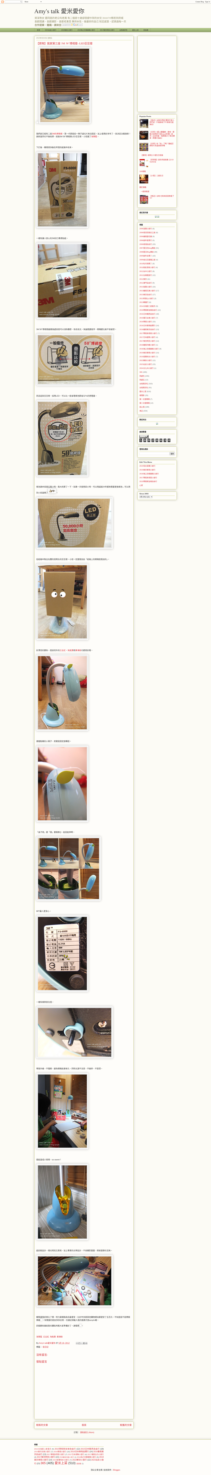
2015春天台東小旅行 (147, 318)
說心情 (142, 407)
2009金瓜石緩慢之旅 (147, 260)
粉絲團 (145, 30)
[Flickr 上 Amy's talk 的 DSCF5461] (74, 548)
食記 (141, 411)
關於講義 (142, 187)
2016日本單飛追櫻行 (147, 325)
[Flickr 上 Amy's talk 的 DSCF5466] (74, 385)
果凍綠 (78, 650)
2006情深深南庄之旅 (147, 233)
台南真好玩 (143, 388)
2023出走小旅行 (50, 30)
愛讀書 (78, 1464)
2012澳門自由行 (145, 283)
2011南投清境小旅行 (147, 267)
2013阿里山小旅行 (146, 298)
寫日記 (45, 1347)
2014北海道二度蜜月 (147, 306)
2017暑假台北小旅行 (95, 1454)
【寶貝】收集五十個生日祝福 (152, 155)
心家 (141, 485)
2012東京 (143, 279)
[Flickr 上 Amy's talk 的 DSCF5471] (62, 821)
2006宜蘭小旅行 (145, 229)
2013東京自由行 (145, 295)
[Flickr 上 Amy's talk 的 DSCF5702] (62, 1240)
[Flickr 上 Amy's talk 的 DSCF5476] (74, 1058)
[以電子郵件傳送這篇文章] (77, 1343)
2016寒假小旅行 (145, 322)
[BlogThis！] (79, 1343)
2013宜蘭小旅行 (145, 287)
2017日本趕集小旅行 (147, 337)
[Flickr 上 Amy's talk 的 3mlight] (68, 900)
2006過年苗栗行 (145, 240)
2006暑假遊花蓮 (145, 236)
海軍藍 (94, 137)
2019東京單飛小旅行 (147, 353)
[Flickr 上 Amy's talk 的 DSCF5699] (62, 1149)
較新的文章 (42, 1425)
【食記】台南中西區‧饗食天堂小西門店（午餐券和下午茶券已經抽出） (162, 122)
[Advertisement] (157, 73)
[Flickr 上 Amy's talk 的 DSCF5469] (62, 639)
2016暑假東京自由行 (147, 329)
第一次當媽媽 (144, 399)
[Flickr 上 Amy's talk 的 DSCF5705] (74, 1306)
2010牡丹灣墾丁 (145, 264)
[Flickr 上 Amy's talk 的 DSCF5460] (62, 227)
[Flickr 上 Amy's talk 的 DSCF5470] (62, 730)
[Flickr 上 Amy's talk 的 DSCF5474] (62, 991)
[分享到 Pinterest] (86, 1343)
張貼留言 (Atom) (87, 1432)
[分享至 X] (81, 1343)
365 (140, 372)
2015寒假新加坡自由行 (148, 310)
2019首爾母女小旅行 (147, 357)
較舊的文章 (126, 1425)
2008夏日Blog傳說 (146, 252)
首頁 (38, 30)
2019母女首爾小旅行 (147, 466)
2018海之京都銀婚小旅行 (86, 30)
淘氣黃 (70, 650)
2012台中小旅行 (145, 271)
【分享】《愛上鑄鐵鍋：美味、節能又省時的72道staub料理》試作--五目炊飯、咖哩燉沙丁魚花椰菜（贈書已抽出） (162, 135)
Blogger (116, 1470)
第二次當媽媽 (144, 403)
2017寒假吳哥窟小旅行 (148, 333)
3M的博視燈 (57, 134)
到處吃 (142, 376)
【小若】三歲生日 (156, 176)
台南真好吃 (123, 30)
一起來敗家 (145, 191)
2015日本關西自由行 (147, 314)
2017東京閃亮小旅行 (107, 30)
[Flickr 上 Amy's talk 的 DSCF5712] (65, 123)
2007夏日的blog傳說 (147, 248)
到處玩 (142, 380)
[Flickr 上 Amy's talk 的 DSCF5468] (62, 318)
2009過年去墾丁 (145, 256)
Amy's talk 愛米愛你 (59, 11)
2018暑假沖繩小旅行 (147, 345)
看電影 (142, 395)
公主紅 (63, 650)
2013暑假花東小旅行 (147, 291)
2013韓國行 (143, 302)
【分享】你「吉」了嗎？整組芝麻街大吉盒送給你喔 (162, 145)
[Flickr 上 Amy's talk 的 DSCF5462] (62, 476)
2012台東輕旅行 (145, 275)
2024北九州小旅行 (146, 368)
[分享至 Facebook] (84, 1343)
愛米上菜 (135, 30)
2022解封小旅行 (67, 30)
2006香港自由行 (145, 244)
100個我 (142, 171)
